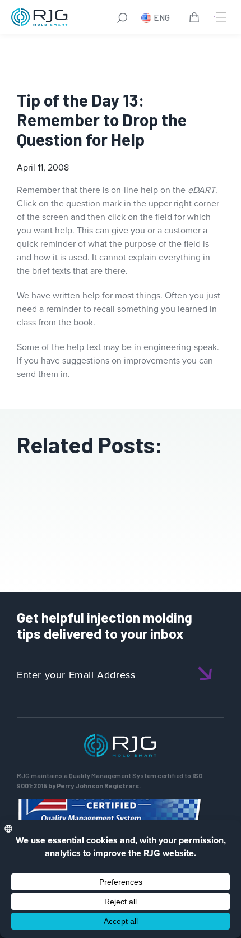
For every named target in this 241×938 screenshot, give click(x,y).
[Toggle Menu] (220, 17)
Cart (196, 19)
